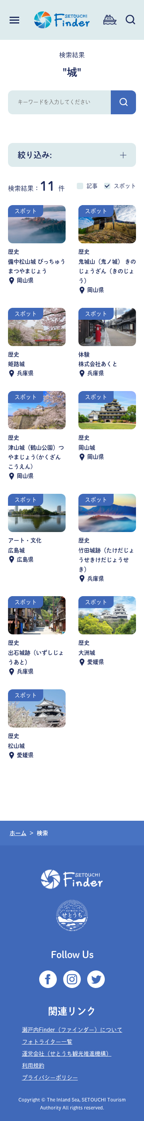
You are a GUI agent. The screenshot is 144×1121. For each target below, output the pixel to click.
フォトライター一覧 (47, 1042)
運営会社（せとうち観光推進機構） (67, 1053)
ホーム (18, 833)
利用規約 (33, 1065)
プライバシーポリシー (50, 1077)
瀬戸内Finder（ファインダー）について (72, 1030)
